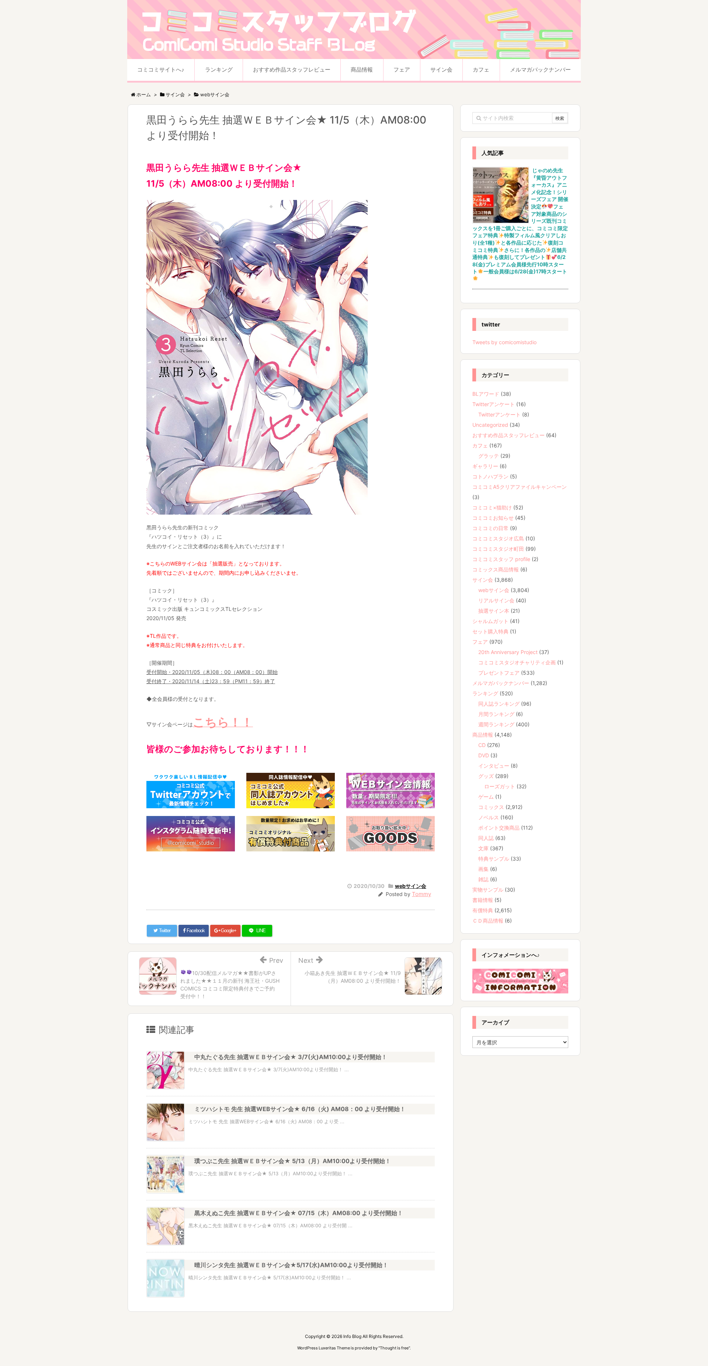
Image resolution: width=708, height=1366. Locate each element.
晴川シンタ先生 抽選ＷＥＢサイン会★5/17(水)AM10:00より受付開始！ (291, 1265)
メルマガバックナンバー (500, 683)
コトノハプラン (490, 476)
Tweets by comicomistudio (504, 342)
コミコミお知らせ (493, 518)
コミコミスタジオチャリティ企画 (517, 662)
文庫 (483, 848)
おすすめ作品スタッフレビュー (508, 435)
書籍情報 (482, 900)
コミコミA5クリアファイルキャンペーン (519, 487)
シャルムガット (490, 621)
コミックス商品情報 (495, 569)
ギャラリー (485, 466)
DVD (483, 755)
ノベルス (488, 817)
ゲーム (486, 796)
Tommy (421, 894)
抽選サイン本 (493, 611)
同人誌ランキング (499, 704)
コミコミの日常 (490, 528)
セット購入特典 (490, 631)
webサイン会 (410, 886)
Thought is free (394, 1348)
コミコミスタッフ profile (501, 559)
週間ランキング (496, 724)
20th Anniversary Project (508, 652)
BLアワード (485, 394)
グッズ (486, 776)
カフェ (480, 445)
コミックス (491, 807)
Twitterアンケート (493, 404)
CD (482, 745)
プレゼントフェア (499, 673)
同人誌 (486, 838)
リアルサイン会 (496, 600)
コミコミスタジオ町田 (498, 549)
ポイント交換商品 (499, 827)
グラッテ (488, 456)
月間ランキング (496, 714)
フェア (480, 642)
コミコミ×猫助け (492, 507)
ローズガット (499, 786)
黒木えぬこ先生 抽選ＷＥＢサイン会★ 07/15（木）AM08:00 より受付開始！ (298, 1213)
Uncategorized (490, 425)
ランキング (485, 693)
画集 (483, 869)
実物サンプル (487, 889)
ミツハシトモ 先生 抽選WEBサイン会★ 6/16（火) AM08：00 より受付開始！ (300, 1109)
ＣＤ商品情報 (487, 920)
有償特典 (482, 910)
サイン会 (482, 580)
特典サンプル (493, 858)
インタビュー (493, 765)
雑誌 (483, 879)
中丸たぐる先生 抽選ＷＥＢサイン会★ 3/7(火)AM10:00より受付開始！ (290, 1057)
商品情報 (482, 735)
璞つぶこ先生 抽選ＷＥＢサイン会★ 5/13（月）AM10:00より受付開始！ (292, 1161)
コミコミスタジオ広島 (498, 538)
